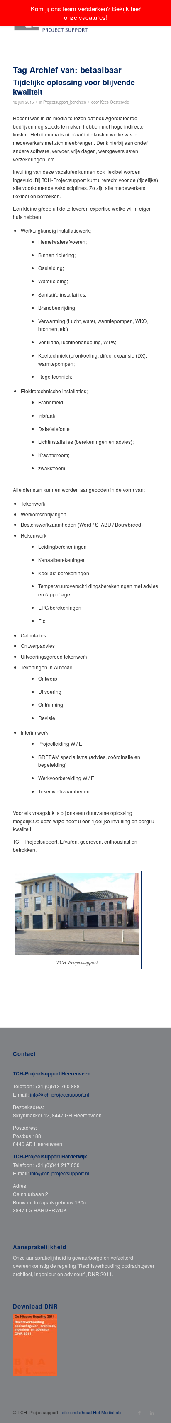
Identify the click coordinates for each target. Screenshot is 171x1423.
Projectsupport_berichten (64, 102)
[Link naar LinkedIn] (152, 1412)
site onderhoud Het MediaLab (91, 1412)
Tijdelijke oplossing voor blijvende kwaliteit (74, 87)
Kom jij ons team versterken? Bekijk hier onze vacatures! (86, 13)
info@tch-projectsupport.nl (59, 1094)
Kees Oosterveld (114, 102)
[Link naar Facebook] (139, 1412)
